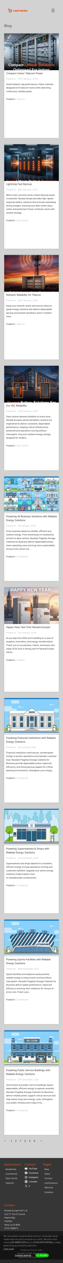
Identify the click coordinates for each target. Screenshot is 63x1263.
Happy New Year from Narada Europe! (28, 627)
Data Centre (22, 220)
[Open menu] (53, 10)
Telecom (20, 99)
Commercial (22, 556)
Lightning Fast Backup (19, 184)
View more (9, 1248)
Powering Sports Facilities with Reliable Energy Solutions (28, 961)
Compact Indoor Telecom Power (24, 73)
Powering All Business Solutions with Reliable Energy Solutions (31, 518)
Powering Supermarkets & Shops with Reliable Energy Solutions (27, 850)
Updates (20, 660)
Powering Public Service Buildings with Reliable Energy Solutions (28, 1072)
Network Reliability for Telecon (23, 294)
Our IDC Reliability (16, 405)
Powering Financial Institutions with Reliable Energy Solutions (31, 739)
